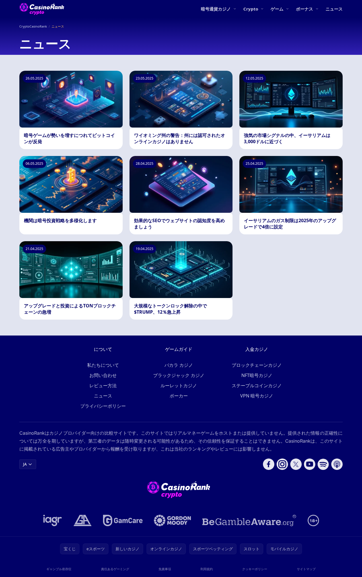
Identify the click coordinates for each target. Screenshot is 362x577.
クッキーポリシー (254, 569)
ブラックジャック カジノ (178, 375)
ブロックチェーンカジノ (257, 365)
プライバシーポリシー (103, 406)
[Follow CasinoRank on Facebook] (268, 464)
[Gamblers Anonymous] (82, 520)
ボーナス (304, 9)
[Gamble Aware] (249, 520)
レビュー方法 (103, 385)
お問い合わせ (103, 375)
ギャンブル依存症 (58, 569)
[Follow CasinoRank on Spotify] (323, 464)
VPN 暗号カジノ (256, 396)
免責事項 (165, 569)
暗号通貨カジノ (216, 9)
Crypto (250, 9)
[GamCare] (123, 520)
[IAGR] (52, 520)
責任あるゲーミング (115, 569)
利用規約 (206, 569)
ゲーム (277, 9)
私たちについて (103, 365)
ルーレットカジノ (179, 385)
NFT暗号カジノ (256, 375)
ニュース (334, 9)
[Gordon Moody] (172, 520)
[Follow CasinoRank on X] (296, 464)
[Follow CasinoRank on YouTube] (309, 464)
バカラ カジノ (178, 365)
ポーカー (179, 396)
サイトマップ (306, 569)
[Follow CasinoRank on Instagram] (282, 464)
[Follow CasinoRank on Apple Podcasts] (337, 464)
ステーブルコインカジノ (257, 385)
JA (25, 464)
